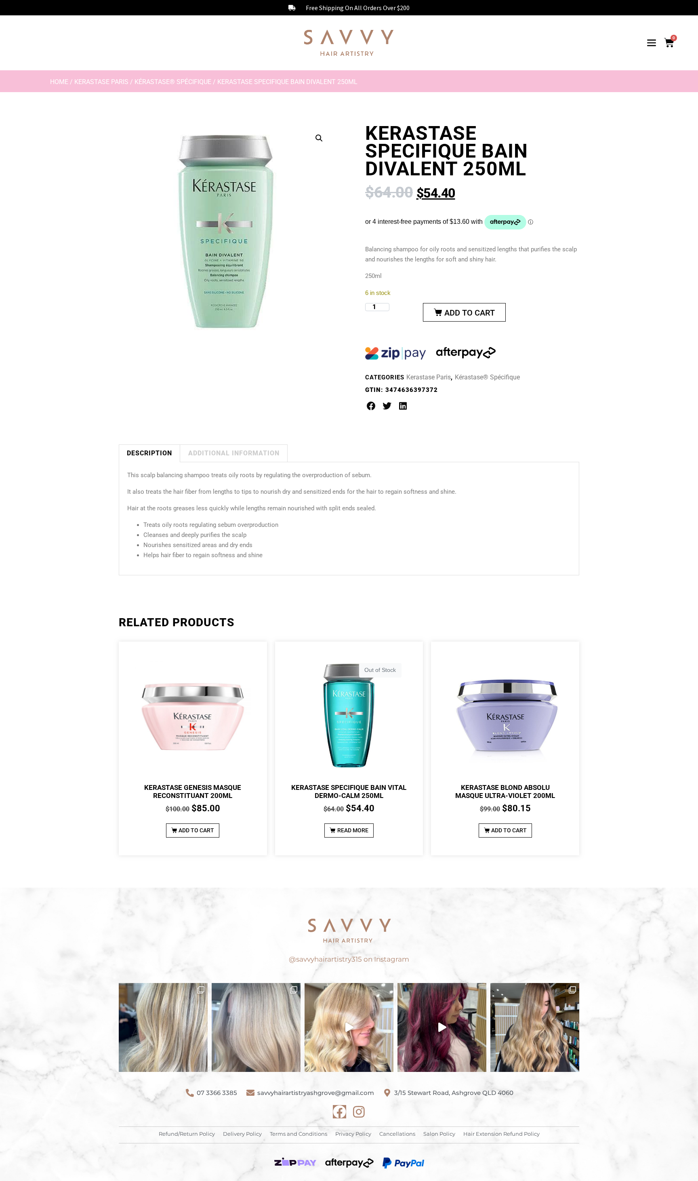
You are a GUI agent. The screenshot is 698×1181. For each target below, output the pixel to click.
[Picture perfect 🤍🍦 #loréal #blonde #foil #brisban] (256, 1027)
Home (59, 82)
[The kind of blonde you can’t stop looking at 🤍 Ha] (349, 1027)
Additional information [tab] (234, 453)
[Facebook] (339, 1111)
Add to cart (469, 313)
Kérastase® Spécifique (173, 82)
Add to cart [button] (196, 830)
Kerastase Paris (101, 82)
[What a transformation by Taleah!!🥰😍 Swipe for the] (163, 1027)
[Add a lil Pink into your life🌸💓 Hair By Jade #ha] (441, 1027)
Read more (352, 830)
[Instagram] (359, 1111)
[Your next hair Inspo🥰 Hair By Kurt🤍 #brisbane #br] (534, 1027)
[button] (319, 138)
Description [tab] (149, 453)
